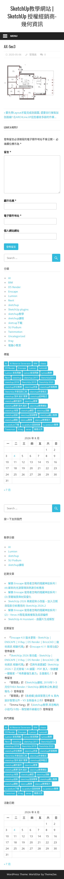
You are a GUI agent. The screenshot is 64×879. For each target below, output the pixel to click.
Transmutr (10, 429)
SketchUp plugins (18, 309)
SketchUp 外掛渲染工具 (16, 391)
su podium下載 (12, 424)
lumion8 (43, 368)
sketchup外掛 (31, 387)
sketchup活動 (43, 410)
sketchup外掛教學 (48, 387)
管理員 (33, 54)
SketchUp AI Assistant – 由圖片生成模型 (31, 619)
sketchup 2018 (12, 382)
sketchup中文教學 (13, 387)
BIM (10, 282)
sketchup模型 (27, 410)
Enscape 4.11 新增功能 (44, 646)
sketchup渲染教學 (29, 415)
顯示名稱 (10, 200)
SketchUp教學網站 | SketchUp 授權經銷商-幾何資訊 (32, 16)
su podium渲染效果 (31, 424)
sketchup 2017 (31, 377)
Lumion (12, 296)
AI (9, 278)
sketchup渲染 (11, 415)
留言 (7, 152)
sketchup (13, 305)
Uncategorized (16, 336)
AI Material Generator (20, 363)
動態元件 (38, 429)
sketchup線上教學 (48, 415)
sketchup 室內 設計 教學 (16, 396)
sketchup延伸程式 (38, 396)
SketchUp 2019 (29, 382)
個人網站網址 (11, 230)
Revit (11, 300)
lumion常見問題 (31, 372)
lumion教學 (46, 372)
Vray (10, 340)
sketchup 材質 (11, 410)
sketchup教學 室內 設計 (16, 405)
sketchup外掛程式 (38, 391)
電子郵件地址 (12, 215)
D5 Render (14, 287)
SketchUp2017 (48, 377)
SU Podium (14, 327)
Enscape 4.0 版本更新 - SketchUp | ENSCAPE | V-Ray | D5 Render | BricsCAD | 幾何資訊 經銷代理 (32, 642)
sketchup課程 (16, 318)
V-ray (20, 429)
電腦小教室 (14, 345)
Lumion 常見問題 (13, 372)
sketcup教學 (26, 420)
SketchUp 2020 (46, 382)
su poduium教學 (50, 424)
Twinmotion (15, 331)
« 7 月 (7, 490)
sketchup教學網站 (38, 405)
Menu (14, 36)
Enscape (13, 291)
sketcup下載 (15, 323)
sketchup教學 (16, 314)
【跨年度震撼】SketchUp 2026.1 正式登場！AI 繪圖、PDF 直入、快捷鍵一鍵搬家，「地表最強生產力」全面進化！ (32, 669)
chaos (43, 363)
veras (28, 429)
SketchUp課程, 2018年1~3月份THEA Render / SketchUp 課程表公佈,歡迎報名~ (31, 687)
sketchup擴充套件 (13, 401)
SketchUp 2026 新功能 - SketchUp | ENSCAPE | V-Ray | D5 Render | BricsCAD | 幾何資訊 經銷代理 (32, 660)
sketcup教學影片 (43, 420)
